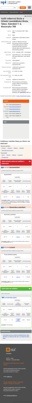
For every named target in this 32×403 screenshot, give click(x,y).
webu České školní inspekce (23, 96)
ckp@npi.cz (9, 376)
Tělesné (15, 148)
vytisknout (29, 16)
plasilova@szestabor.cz (14, 109)
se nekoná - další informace (18, 320)
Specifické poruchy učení (7, 150)
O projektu (8, 353)
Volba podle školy (14, 12)
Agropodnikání (14, 167)
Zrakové (4, 148)
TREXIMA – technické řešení (12, 360)
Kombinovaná (5, 157)
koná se (18, 197)
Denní (3, 155)
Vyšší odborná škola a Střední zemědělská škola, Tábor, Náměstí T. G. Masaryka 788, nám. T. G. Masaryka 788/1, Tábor (16, 336)
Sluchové (10, 148)
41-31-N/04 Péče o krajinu (10, 297)
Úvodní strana (4, 12)
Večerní (8, 155)
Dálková (14, 155)
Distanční (20, 155)
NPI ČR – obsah (10, 358)
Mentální (22, 148)
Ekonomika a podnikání (17, 207)
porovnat (17, 177)
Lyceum (12, 247)
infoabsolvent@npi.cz (11, 395)
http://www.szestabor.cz (15, 104)
